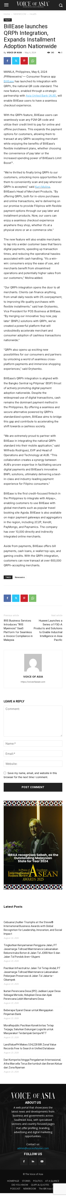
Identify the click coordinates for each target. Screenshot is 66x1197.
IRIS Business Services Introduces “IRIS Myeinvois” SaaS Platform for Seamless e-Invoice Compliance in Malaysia (18, 630)
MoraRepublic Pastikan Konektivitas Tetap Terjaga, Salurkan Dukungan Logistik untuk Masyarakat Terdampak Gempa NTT (29, 1029)
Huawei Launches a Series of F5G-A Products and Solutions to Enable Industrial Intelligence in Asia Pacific (48, 630)
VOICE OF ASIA (14, 52)
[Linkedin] (32, 1161)
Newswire (20, 577)
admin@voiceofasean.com (33, 1148)
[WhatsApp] (32, 60)
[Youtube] (42, 1161)
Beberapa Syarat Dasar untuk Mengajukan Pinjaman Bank (28, 1012)
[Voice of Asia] (33, 4)
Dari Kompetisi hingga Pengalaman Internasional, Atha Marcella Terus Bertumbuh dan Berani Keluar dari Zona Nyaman (33, 1063)
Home (7, 14)
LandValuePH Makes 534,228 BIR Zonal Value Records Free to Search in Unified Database (30, 1046)
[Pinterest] (24, 60)
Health (33, 14)
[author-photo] (33, 671)
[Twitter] (15, 60)
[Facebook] (7, 60)
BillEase (9, 81)
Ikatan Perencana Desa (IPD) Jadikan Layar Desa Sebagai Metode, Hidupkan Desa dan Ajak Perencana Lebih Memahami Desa (32, 995)
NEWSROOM (20, 14)
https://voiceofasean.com (33, 682)
